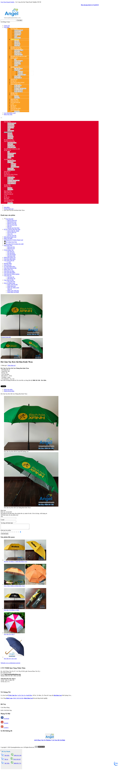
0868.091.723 (17, 763)
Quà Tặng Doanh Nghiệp (7, 2)
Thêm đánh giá (11, 365)
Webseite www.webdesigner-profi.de (10, 663)
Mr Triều (6, 763)
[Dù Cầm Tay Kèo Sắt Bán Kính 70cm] (11, 348)
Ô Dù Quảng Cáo (8, 208)
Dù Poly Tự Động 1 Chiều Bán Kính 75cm (15, 561)
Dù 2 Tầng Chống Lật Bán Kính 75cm (14, 586)
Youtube (6, 723)
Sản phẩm (7, 207)
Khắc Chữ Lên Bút (18, 698)
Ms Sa (6, 759)
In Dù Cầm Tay (22, 695)
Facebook (6, 718)
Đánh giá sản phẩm (9, 391)
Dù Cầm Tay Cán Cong (10, 658)
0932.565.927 (20, 119)
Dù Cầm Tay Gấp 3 (9, 634)
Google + (6, 727)
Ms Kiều (6, 755)
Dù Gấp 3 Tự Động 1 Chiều (11, 610)
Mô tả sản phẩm (8, 389)
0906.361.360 (11, 119)
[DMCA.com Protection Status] (39, 747)
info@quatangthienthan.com (12, 674)
